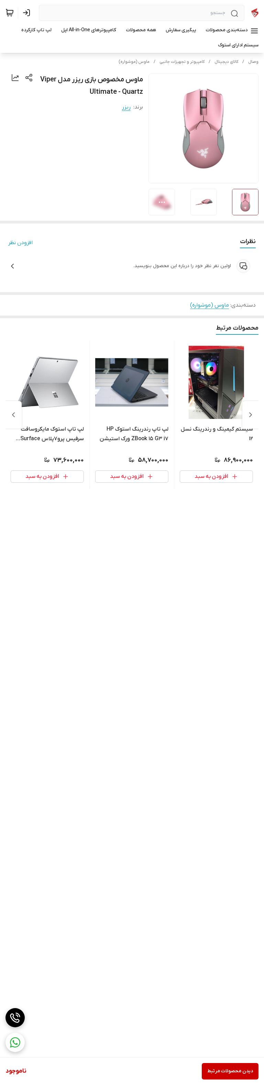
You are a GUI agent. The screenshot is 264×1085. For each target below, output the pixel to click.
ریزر (126, 107)
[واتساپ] (15, 1042)
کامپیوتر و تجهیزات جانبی (182, 62)
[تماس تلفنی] (15, 1017)
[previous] (250, 415)
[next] (13, 415)
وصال (253, 62)
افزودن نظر (20, 242)
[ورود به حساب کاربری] (27, 12)
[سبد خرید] (10, 13)
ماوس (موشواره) (134, 62)
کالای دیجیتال (226, 62)
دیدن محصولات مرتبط (230, 1071)
